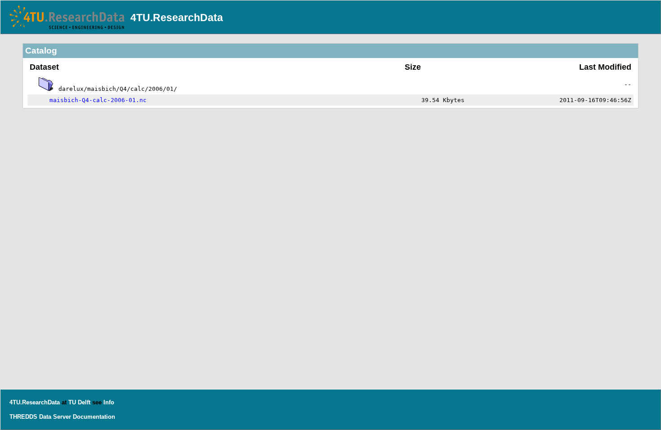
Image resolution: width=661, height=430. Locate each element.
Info (108, 402)
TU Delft (79, 402)
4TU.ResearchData (176, 17)
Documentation (94, 416)
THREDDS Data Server (40, 416)
